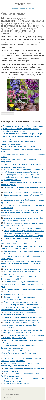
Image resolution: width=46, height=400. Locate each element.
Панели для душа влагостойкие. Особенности (22, 269)
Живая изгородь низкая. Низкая (16, 383)
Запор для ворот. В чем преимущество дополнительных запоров (18, 298)
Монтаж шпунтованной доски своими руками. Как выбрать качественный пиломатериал (22, 219)
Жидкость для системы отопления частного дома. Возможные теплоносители (22, 224)
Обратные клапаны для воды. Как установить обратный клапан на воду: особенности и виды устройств (20, 353)
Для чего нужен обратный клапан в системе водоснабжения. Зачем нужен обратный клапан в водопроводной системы (21, 177)
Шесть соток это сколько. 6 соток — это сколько (22, 192)
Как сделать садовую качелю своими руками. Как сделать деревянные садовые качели (21, 331)
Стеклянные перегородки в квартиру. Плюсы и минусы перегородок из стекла (21, 359)
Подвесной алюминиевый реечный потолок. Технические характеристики (20, 346)
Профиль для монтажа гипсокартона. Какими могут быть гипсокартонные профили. (23, 336)
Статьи (31, 8)
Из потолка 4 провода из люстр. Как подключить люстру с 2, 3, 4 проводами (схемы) (21, 247)
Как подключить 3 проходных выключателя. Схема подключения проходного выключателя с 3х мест (22, 231)
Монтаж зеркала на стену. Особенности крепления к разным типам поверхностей (22, 201)
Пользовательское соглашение (17, 392)
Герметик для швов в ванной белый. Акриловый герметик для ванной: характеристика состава (21, 318)
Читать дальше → (7, 114)
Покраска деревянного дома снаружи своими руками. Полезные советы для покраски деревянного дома (22, 284)
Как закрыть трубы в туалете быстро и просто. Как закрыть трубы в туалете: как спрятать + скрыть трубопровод (22, 213)
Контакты (5, 392)
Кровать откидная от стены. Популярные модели (23, 235)
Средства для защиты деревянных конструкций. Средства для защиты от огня (21, 165)
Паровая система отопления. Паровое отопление (24, 289)
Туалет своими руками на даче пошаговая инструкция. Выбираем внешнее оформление (19, 303)
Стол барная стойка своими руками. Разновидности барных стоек (17, 293)
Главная (14, 8)
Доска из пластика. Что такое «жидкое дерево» (22, 228)
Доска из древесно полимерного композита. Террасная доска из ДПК (20, 277)
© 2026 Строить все (8, 389)
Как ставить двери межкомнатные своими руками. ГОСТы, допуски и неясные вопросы (22, 341)
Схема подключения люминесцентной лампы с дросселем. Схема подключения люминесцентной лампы (21, 264)
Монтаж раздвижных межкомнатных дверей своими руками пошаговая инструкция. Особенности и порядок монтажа (22, 325)
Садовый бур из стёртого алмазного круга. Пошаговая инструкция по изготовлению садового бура (21, 149)
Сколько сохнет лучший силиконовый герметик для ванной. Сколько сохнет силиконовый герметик (22, 170)
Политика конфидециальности (11, 394)
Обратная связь (7, 397)
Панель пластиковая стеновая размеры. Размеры (23, 133)
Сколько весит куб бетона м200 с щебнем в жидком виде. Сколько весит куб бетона (23, 188)
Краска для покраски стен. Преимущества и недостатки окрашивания (19, 142)
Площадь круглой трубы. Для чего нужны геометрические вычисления (18, 313)
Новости (23, 8)
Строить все (23, 4)
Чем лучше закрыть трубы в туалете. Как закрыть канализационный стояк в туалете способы (22, 308)
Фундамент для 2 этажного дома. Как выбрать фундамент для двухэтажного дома (20, 364)
